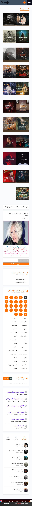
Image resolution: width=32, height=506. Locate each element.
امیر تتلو (24, 333)
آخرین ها (24, 439)
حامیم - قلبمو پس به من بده (16, 476)
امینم (14, 368)
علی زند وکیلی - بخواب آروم (16, 450)
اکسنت (14, 322)
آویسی (24, 361)
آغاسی (24, 365)
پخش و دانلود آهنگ (16, 264)
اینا (25, 318)
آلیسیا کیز (23, 368)
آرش (15, 347)
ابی (15, 336)
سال (5, 378)
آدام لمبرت (13, 325)
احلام (15, 329)
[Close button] (31, 501)
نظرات (8, 439)
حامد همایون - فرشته (17, 489)
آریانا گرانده (13, 354)
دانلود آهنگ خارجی (20, 282)
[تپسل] (1, 501)
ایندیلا (24, 343)
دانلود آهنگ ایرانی (20, 279)
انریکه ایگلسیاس (12, 350)
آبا (25, 340)
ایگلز (15, 358)
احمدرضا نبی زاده (12, 365)
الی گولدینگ (13, 333)
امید (25, 329)
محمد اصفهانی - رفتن (17, 457)
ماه (8, 378)
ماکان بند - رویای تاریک (17, 482)
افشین (24, 325)
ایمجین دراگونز (22, 354)
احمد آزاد (14, 318)
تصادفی (16, 439)
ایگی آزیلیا (23, 336)
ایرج (15, 361)
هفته (11, 378)
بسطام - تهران (19, 444)
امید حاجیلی (23, 322)
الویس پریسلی (12, 340)
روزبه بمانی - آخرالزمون (17, 463)
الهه (25, 350)
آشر (15, 343)
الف (25, 297)
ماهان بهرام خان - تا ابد (17, 470)
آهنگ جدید (25, 251)
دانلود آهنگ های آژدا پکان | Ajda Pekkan (18, 215)
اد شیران (23, 347)
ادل (25, 358)
